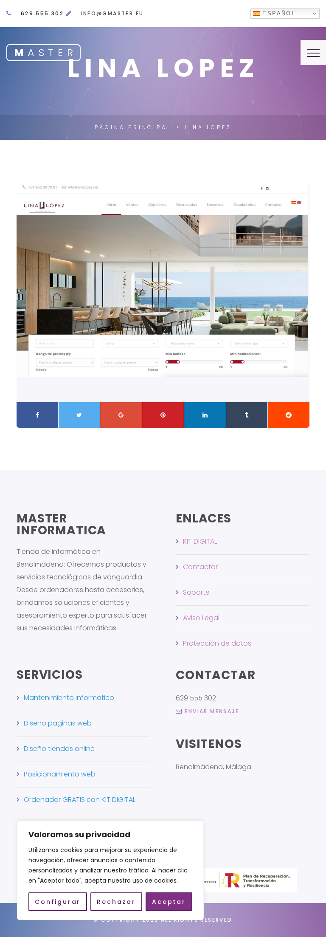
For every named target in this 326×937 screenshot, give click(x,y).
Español (277, 13)
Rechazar (116, 901)
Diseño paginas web (58, 723)
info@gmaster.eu (112, 13)
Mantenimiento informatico (69, 698)
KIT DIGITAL (200, 541)
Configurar (58, 901)
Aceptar (169, 901)
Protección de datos (217, 643)
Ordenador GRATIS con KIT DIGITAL (79, 799)
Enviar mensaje (212, 711)
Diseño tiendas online (59, 749)
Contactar (200, 567)
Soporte (196, 592)
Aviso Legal (201, 618)
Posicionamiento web (60, 774)
